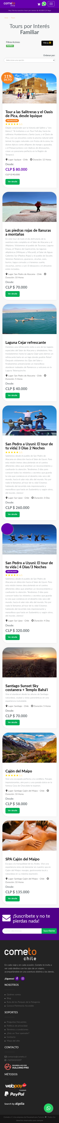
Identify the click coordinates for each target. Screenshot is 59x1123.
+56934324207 (13, 1060)
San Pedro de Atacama (24, 274)
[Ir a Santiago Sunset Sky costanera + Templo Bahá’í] (29, 662)
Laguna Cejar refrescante (25, 343)
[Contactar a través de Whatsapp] (44, 3)
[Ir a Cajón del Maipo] (29, 748)
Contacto (11, 1037)
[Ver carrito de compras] (39, 3)
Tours (13, 18)
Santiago (18, 706)
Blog (9, 998)
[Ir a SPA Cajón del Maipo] (29, 836)
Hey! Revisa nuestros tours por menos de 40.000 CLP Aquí (29, 10)
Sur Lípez (18, 498)
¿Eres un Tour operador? (18, 1033)
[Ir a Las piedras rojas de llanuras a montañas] (29, 207)
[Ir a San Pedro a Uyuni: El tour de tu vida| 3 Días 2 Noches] (29, 421)
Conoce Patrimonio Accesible (20, 1006)
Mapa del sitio (13, 1041)
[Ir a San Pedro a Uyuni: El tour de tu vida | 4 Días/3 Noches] (29, 539)
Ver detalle (12, 182)
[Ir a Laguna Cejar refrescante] (29, 319)
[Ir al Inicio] (9, 4)
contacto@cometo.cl (16, 1057)
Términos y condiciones (17, 1030)
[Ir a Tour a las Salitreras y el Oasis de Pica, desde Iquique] (29, 88)
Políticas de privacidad (17, 1026)
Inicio (6, 18)
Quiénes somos (14, 995)
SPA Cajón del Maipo (22, 859)
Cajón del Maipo (18, 771)
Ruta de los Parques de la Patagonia (23, 1002)
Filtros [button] (46, 43)
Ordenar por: (49, 55)
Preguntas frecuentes (16, 1022)
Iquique (17, 160)
